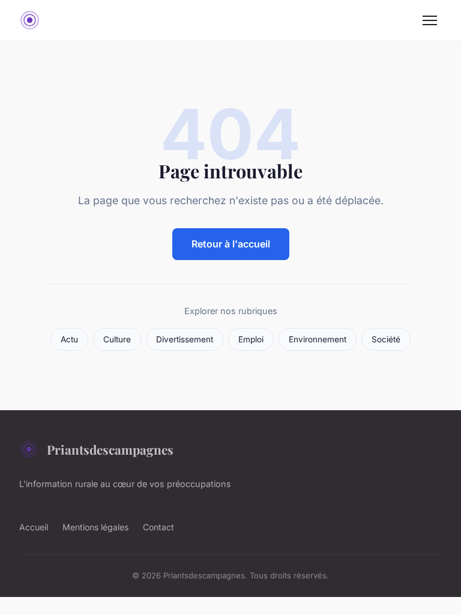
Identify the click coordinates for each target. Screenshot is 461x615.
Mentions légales (95, 527)
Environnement (317, 339)
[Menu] (430, 20)
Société (386, 339)
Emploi (251, 339)
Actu (69, 339)
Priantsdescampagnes (110, 449)
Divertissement (184, 339)
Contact (158, 527)
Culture (117, 339)
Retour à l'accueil (230, 244)
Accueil (33, 527)
